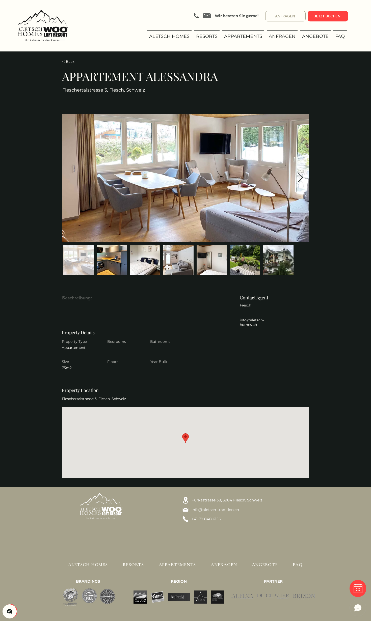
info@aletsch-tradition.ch (215, 509)
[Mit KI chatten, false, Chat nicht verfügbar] (10, 611)
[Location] (185, 500)
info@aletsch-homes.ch (252, 322)
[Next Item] (300, 178)
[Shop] (358, 588)
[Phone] (185, 519)
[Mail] (185, 509)
